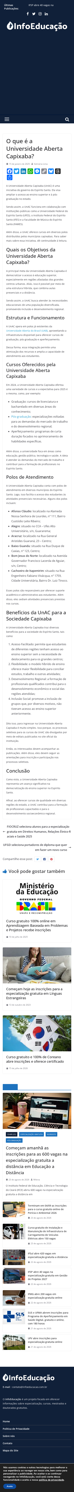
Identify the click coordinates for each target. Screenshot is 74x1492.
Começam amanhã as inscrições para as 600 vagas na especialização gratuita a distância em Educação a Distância (37, 1160)
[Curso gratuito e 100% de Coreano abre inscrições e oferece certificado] (37, 1018)
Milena (36, 1179)
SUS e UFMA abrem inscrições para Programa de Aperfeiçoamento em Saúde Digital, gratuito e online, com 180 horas (48, 1318)
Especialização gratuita (31, 1134)
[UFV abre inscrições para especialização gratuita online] (14, 1342)
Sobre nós (9, 1436)
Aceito (10, 1486)
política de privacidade (51, 1480)
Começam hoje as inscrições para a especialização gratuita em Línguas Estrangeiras (34, 993)
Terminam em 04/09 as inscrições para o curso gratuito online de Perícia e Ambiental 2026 (47, 1209)
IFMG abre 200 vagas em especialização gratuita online (45, 1295)
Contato (7, 1443)
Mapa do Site (10, 1450)
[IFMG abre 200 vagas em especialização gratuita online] (14, 1298)
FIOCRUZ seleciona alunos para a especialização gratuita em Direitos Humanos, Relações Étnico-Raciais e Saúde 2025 (39, 831)
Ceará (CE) (11, 1134)
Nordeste (51, 1134)
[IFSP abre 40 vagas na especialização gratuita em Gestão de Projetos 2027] (14, 1278)
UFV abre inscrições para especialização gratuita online (45, 1340)
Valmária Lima (41, 163)
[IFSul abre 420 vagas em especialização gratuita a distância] (14, 1258)
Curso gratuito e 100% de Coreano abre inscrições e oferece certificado (35, 1059)
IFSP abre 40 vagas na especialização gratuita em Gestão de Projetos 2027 (47, 1275)
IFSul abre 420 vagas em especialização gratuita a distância (48, 5)
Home (6, 1421)
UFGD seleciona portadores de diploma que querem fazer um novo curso (35, 847)
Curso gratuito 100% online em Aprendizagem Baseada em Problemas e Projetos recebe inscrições (37, 925)
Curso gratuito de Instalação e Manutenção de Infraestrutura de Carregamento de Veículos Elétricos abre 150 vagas (47, 1233)
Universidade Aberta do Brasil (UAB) (27, 330)
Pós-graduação (21, 416)
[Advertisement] (37, 76)
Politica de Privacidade (16, 1428)
